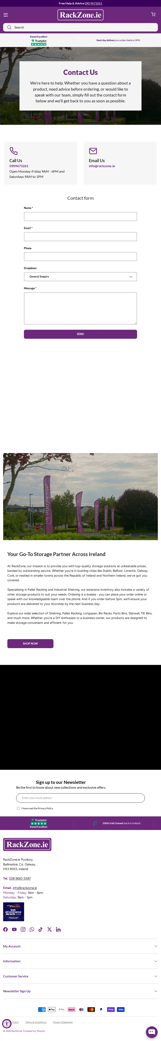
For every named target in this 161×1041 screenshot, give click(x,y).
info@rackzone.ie (102, 166)
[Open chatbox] (152, 1032)
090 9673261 (93, 3)
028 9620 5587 (20, 878)
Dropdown (30, 268)
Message (29, 288)
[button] (153, 15)
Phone (27, 248)
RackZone (17, 1030)
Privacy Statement (63, 1022)
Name (27, 208)
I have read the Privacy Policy (37, 808)
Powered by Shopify (34, 1030)
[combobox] (80, 27)
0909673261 (18, 166)
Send (80, 334)
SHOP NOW (30, 643)
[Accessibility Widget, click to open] (7, 1023)
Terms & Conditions (36, 1022)
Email (27, 228)
